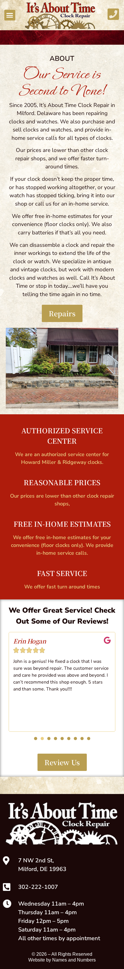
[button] (9, 15)
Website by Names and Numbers (62, 959)
